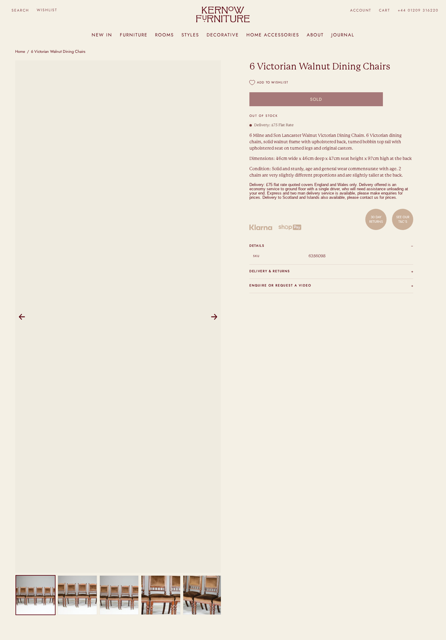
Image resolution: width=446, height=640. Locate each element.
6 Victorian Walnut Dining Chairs (58, 51)
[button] (20, 10)
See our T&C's (402, 219)
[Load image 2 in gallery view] (77, 595)
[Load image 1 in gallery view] (35, 595)
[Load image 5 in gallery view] (202, 595)
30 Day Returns (376, 219)
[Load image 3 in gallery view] (119, 595)
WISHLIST (47, 10)
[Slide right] (214, 316)
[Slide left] (22, 316)
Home (20, 51)
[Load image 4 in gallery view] (161, 595)
